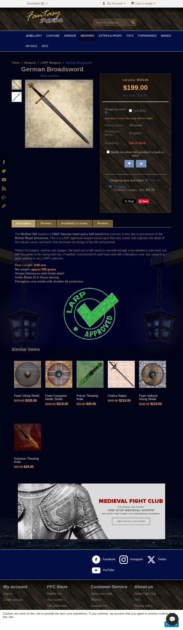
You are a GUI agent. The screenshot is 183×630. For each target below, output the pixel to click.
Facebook (109, 559)
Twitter (162, 559)
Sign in (7, 593)
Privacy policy (143, 605)
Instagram (137, 559)
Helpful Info (54, 593)
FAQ (137, 599)
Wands (166, 35)
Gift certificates (57, 605)
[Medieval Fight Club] (4, 197)
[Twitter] (4, 170)
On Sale (31, 46)
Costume (53, 35)
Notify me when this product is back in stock (137, 154)
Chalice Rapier (117, 395)
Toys (129, 35)
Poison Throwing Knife (87, 397)
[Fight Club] (4, 205)
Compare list (99, 605)
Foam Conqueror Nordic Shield (56, 397)
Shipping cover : (115, 111)
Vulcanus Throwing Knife (26, 460)
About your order (101, 593)
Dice (45, 46)
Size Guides (55, 599)
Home (16, 62)
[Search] (133, 23)
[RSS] (4, 188)
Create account (13, 599)
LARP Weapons (51, 62)
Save (145, 201)
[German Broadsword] (59, 114)
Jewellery (34, 35)
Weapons (87, 35)
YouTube (109, 570)
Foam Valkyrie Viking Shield (148, 397)
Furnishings (147, 35)
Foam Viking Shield (26, 395)
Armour (70, 35)
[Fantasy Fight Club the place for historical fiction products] (44, 16)
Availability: (112, 143)
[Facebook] (4, 162)
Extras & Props (110, 35)
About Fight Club (145, 593)
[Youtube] (4, 179)
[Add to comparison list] (141, 164)
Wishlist (96, 599)
